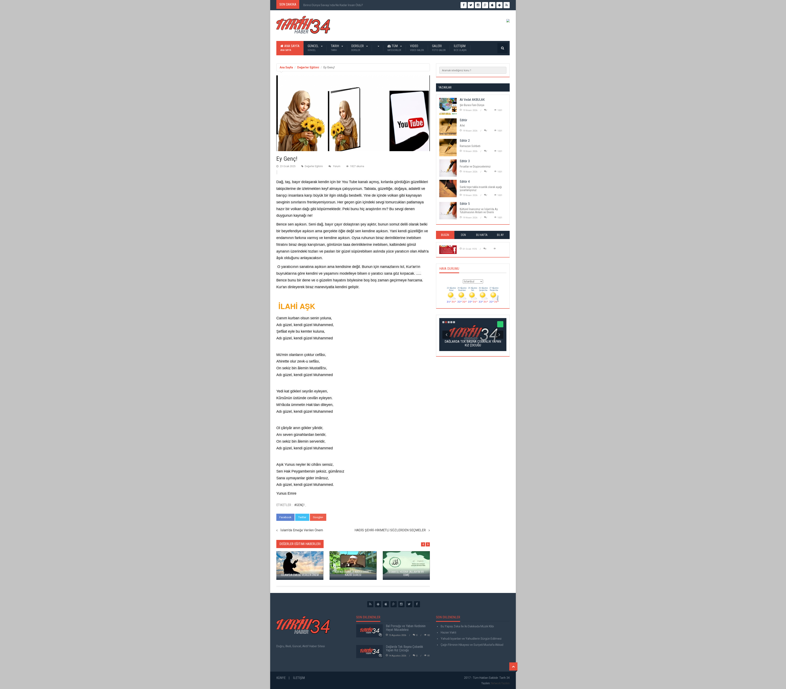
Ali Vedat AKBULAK (472, 100)
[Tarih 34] (303, 26)
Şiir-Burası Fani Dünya (472, 105)
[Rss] (370, 604)
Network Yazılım (500, 683)
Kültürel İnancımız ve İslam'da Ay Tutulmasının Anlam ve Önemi (479, 210)
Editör (463, 120)
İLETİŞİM (460, 48)
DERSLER (358, 48)
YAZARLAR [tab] (445, 87)
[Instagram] (401, 604)
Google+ (318, 517)
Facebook (285, 517)
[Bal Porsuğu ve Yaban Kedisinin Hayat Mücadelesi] (369, 630)
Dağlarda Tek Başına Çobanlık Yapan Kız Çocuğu (404, 648)
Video (417, 48)
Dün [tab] (463, 235)
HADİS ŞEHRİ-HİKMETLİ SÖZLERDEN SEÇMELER (390, 530)
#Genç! (299, 505)
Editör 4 (465, 182)
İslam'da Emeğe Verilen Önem (301, 530)
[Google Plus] (394, 604)
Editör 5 (465, 204)
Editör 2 (465, 141)
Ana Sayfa (289, 48)
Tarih (335, 48)
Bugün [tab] (445, 235)
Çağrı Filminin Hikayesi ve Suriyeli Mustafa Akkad (471, 644)
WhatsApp (336, 517)
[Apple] (386, 604)
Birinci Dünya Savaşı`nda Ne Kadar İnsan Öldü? (333, 5)
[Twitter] (409, 604)
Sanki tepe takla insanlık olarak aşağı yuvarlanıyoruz (481, 188)
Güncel (313, 48)
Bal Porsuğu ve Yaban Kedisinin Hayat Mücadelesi (406, 628)
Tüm (394, 48)
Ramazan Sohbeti (470, 146)
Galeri (439, 48)
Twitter (302, 517)
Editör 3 (465, 161)
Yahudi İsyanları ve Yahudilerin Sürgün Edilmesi (470, 638)
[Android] (378, 604)
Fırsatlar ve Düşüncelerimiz (475, 166)
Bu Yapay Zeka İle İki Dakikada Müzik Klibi (467, 626)
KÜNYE (281, 678)
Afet (462, 125)
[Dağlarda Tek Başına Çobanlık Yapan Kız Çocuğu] (369, 651)
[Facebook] (417, 604)
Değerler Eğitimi (308, 67)
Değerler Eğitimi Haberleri (300, 544)
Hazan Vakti (448, 632)
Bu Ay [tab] (500, 235)
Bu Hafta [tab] (482, 235)
